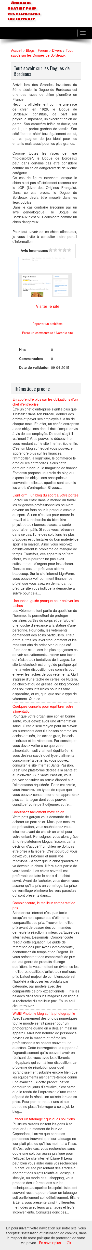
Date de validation (34, 367)
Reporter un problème (47, 324)
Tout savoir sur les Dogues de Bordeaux (42, 53)
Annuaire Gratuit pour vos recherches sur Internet (23, 11)
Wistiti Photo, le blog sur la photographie (44, 1013)
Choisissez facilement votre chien (38, 811)
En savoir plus (50, 1242)
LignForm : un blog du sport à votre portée (46, 495)
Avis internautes (34, 250)
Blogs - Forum (37, 50)
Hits (22, 349)
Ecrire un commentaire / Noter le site (47, 333)
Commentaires (31, 358)
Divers (57, 50)
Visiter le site (47, 306)
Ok (69, 1242)
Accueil (16, 50)
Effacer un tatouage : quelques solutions (44, 1118)
